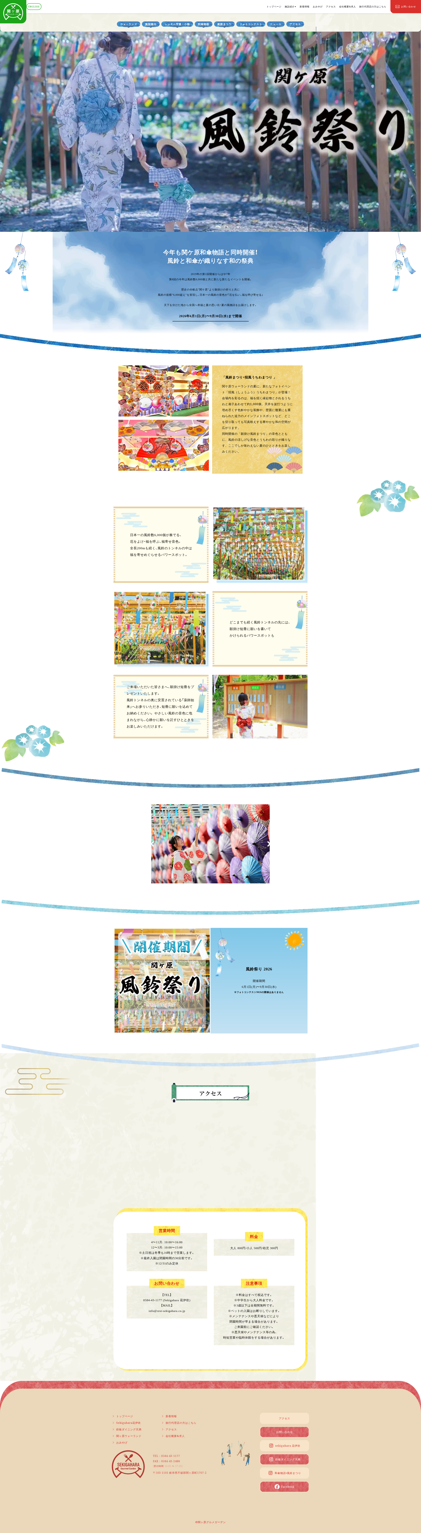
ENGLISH (33, 6)
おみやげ (318, 6)
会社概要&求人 (347, 6)
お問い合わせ (284, 1432)
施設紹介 (290, 6)
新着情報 (305, 6)
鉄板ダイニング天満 (128, 1429)
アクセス (331, 6)
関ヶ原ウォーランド (128, 1436)
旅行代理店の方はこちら (372, 6)
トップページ (274, 6)
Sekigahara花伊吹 (128, 1423)
